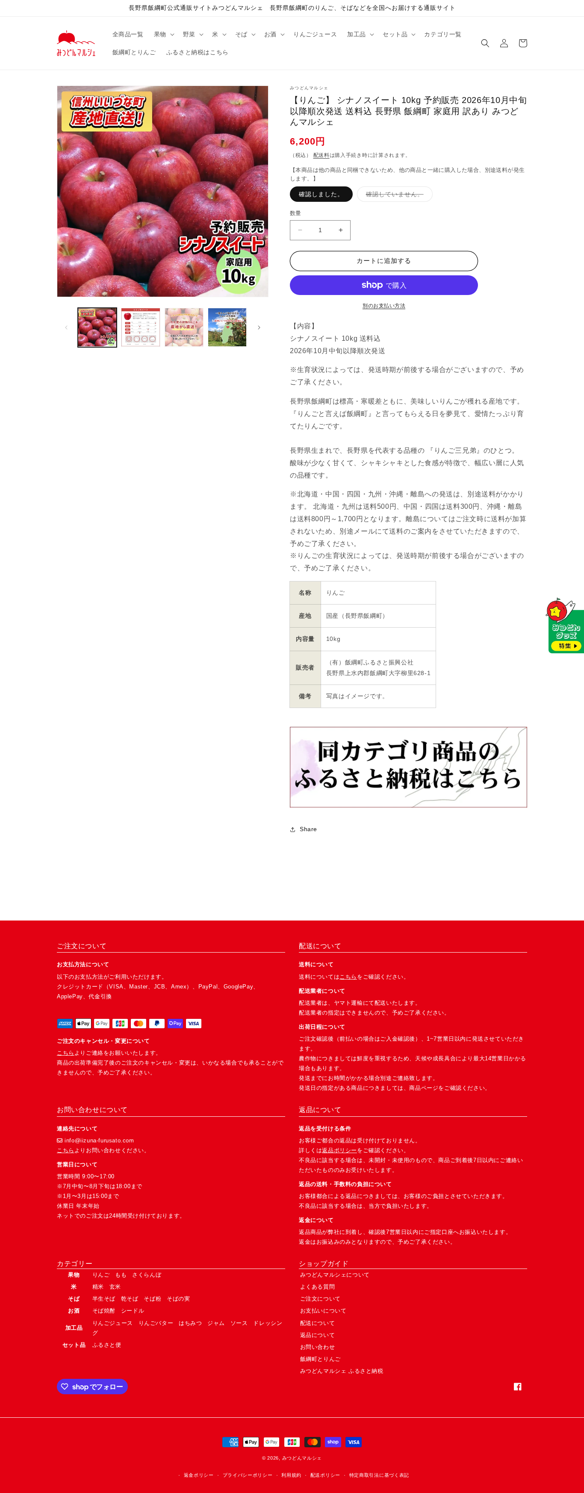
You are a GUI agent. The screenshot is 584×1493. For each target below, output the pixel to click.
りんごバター (156, 1323)
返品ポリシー (339, 1150)
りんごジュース (112, 1323)
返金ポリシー (199, 1475)
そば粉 (152, 1298)
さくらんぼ (146, 1275)
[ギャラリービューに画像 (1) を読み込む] (97, 327)
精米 (98, 1287)
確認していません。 (398, 196)
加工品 (74, 1328)
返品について (317, 1335)
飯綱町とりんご (320, 1359)
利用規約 (291, 1475)
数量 (295, 213)
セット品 (74, 1345)
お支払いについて (323, 1310)
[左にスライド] (66, 327)
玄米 (115, 1287)
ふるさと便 (106, 1345)
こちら (65, 1053)
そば (74, 1298)
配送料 (321, 155)
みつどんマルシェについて (335, 1275)
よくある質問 (317, 1287)
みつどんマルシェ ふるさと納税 (341, 1371)
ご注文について (320, 1298)
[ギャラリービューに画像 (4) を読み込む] (227, 327)
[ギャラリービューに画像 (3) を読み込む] (184, 327)
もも (121, 1275)
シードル (132, 1310)
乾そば (130, 1298)
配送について (317, 1323)
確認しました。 (321, 194)
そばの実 (178, 1298)
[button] (163, 34)
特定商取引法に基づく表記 (379, 1475)
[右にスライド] (259, 327)
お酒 (74, 1310)
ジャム (216, 1323)
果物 (74, 1275)
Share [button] (308, 829)
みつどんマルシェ (302, 1458)
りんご (101, 1275)
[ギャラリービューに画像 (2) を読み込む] (140, 327)
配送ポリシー (325, 1475)
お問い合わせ (317, 1347)
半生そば (103, 1298)
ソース (239, 1323)
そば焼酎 (103, 1310)
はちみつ (190, 1323)
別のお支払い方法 (384, 306)
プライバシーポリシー (248, 1475)
